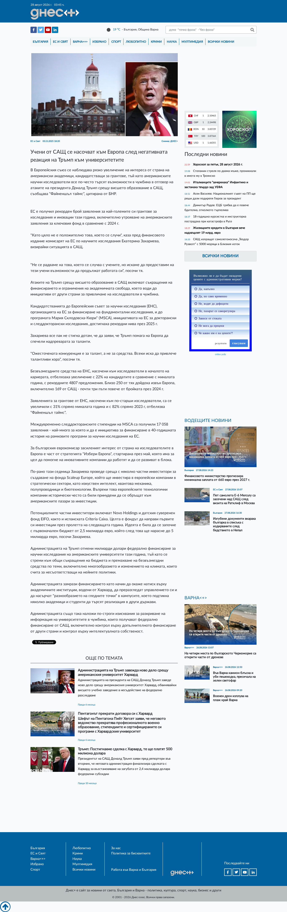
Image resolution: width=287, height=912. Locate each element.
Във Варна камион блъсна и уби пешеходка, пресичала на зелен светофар (234, 676)
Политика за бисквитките (130, 853)
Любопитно (136, 41)
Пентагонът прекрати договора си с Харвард (115, 713)
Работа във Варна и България (133, 869)
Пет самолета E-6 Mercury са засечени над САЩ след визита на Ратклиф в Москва (234, 499)
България (40, 41)
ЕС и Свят (60, 41)
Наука (172, 41)
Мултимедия (192, 41)
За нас (116, 848)
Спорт (116, 41)
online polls (220, 354)
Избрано (99, 41)
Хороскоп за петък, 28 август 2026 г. (218, 164)
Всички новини (221, 41)
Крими (156, 41)
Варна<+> (80, 41)
